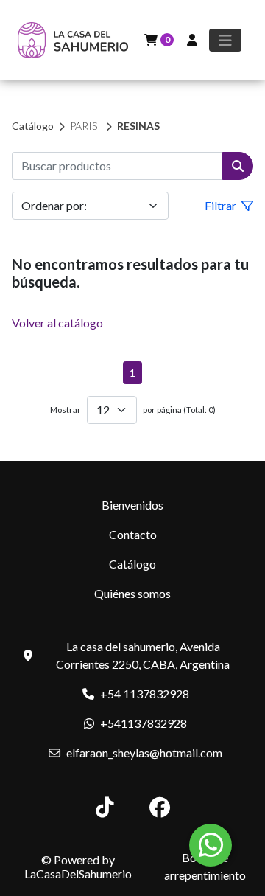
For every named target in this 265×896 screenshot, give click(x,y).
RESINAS (138, 125)
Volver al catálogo (57, 323)
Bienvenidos (132, 505)
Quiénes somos (132, 593)
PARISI (85, 125)
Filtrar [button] (222, 205)
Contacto (133, 534)
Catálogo (33, 125)
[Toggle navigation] (225, 40)
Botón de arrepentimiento (205, 866)
